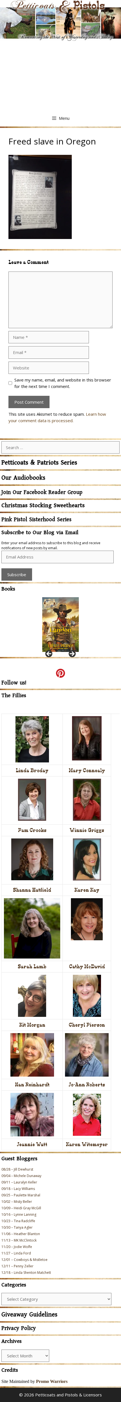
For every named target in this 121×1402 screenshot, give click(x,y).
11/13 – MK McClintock (19, 1240)
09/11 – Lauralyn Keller (19, 1182)
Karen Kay (86, 890)
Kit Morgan (32, 1025)
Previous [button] (49, 654)
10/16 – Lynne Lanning (18, 1214)
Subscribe (16, 574)
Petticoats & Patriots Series (39, 462)
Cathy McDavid (87, 966)
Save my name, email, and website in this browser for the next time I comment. (62, 383)
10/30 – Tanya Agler (17, 1227)
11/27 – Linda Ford (16, 1253)
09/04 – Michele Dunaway (21, 1175)
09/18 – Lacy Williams (18, 1188)
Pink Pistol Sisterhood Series (36, 519)
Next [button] (72, 654)
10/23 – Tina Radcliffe (18, 1221)
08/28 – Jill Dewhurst (17, 1169)
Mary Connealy (87, 770)
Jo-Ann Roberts (87, 1084)
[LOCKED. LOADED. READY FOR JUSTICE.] (60, 624)
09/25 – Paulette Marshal (20, 1195)
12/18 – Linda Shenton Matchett (26, 1272)
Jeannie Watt (32, 1144)
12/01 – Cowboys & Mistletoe (24, 1259)
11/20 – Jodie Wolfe (16, 1246)
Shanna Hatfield (32, 890)
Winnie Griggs (87, 830)
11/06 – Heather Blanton (20, 1233)
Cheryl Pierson (87, 1025)
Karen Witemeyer (87, 1144)
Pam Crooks (32, 830)
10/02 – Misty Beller (16, 1201)
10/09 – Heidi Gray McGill (21, 1208)
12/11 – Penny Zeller (17, 1266)
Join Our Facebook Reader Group (41, 492)
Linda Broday (32, 770)
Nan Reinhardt (32, 1084)
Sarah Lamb (32, 966)
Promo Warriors (52, 1381)
